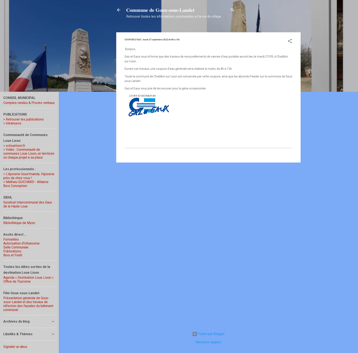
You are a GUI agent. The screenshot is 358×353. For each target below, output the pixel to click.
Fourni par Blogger (211, 334)
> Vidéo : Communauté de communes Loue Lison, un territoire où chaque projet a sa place (28, 153)
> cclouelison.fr (14, 146)
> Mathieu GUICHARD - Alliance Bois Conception (25, 184)
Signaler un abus (15, 347)
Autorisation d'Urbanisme (21, 243)
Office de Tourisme (17, 281)
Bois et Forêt (12, 255)
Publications (12, 251)
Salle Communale (15, 247)
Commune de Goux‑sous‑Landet (160, 9)
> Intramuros (12, 123)
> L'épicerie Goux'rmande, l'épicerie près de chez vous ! (28, 176)
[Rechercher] (232, 10)
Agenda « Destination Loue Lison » (28, 278)
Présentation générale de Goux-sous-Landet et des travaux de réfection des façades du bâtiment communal (28, 304)
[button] (289, 42)
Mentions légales (208, 342)
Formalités (11, 239)
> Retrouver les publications (23, 119)
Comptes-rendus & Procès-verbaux (29, 103)
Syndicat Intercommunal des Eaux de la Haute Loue (27, 204)
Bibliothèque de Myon (19, 223)
